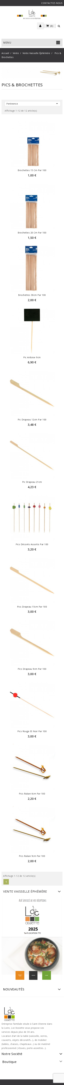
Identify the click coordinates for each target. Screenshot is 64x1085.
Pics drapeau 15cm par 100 (32, 606)
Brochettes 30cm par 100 (32, 294)
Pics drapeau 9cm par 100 (32, 668)
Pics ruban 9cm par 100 (32, 855)
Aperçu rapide (32, 138)
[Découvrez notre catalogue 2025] (32, 939)
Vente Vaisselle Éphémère (25, 891)
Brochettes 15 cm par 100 (32, 170)
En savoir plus (32, 145)
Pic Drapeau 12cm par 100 (32, 419)
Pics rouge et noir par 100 (32, 731)
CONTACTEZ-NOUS (51, 3)
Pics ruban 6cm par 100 (32, 793)
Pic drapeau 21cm (32, 481)
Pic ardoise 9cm (32, 357)
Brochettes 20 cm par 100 (32, 232)
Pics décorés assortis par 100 (32, 544)
